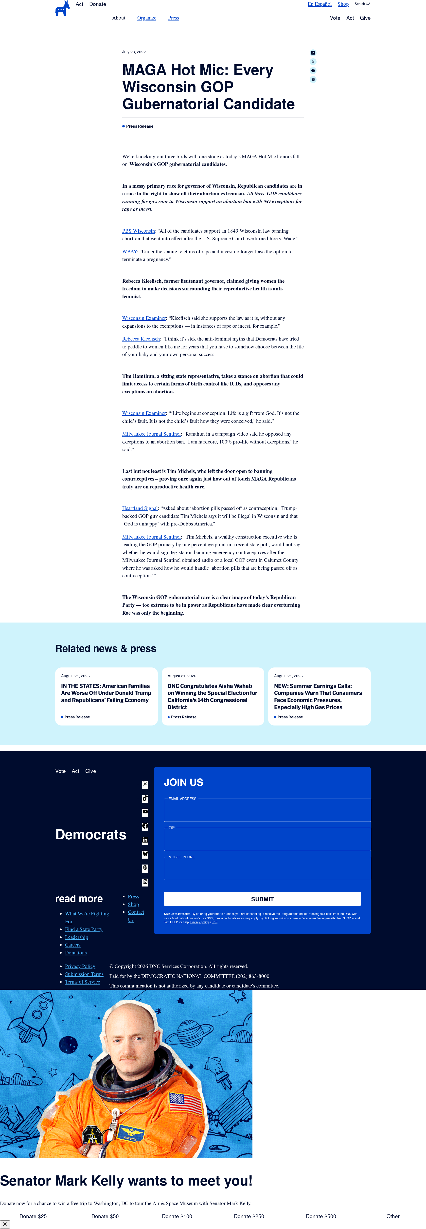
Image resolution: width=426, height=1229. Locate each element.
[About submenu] (128, 18)
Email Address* (183, 798)
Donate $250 (249, 1216)
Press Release (140, 126)
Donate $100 (177, 1216)
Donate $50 (105, 1216)
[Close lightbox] (5, 1224)
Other (393, 1216)
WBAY (129, 251)
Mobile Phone (182, 857)
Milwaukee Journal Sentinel (151, 433)
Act (79, 3)
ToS (214, 922)
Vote (335, 17)
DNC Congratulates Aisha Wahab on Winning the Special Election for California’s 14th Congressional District (212, 696)
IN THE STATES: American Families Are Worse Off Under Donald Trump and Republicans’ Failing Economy (106, 693)
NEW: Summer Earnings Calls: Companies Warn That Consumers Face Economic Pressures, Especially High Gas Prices (318, 696)
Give (365, 17)
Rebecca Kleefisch (141, 338)
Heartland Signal (140, 507)
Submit (262, 899)
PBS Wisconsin (138, 230)
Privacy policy (199, 922)
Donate (97, 3)
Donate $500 (321, 1216)
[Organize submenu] (159, 18)
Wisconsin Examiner (144, 317)
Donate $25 (33, 1216)
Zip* (172, 827)
